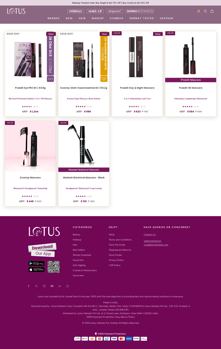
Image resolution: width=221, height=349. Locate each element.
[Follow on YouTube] (52, 286)
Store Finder (115, 255)
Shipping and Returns (120, 250)
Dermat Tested (142, 18)
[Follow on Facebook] (28, 286)
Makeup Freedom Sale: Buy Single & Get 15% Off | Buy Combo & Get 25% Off (110, 3)
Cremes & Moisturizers (85, 270)
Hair (82, 18)
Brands (54, 18)
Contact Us (150, 234)
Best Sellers (79, 250)
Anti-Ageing (79, 265)
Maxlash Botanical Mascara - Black (83, 177)
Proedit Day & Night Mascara (137, 87)
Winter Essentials (82, 255)
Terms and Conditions (120, 240)
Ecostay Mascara (30, 177)
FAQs (112, 234)
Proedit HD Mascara (190, 87)
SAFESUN (166, 18)
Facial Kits (78, 260)
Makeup (98, 18)
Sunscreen (78, 275)
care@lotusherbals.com (156, 245)
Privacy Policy (116, 260)
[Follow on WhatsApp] (67, 286)
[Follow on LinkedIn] (59, 286)
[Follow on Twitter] (36, 286)
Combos (116, 18)
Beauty (76, 234)
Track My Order (117, 245)
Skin (69, 18)
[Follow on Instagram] (44, 286)
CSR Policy (114, 265)
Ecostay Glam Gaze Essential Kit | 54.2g (83, 87)
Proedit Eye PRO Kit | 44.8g (30, 87)
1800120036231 (152, 241)
